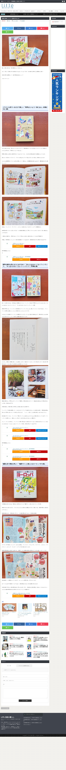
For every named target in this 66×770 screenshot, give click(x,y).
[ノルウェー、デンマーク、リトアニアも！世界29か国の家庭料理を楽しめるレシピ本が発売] (25, 607)
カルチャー (33, 11)
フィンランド (3, 11)
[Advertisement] (25, 93)
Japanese (56, 21)
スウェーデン (15, 11)
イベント (39, 11)
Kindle (21, 259)
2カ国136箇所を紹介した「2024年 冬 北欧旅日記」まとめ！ (33, 717)
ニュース (62, 11)
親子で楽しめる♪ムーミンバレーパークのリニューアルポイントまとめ (17, 654)
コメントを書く (15, 20)
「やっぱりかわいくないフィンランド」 (20, 435)
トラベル (56, 11)
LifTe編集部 (23, 20)
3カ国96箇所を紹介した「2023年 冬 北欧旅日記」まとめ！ (32, 722)
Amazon (18, 246)
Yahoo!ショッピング (42, 246)
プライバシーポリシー (27, 724)
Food (19, 651)
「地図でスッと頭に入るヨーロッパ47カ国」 (21, 593)
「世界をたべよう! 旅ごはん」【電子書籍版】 (21, 256)
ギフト (44, 11)
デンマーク (10, 11)
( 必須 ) (5, 676)
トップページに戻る (5, 708)
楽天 (30, 246)
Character (16, 651)
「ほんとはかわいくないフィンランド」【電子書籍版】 (23, 448)
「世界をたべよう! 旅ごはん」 (18, 243)
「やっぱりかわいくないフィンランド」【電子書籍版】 (23, 456)
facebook (64, 1)
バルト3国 (50, 11)
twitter (62, 1)
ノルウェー (21, 11)
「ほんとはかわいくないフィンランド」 (20, 427)
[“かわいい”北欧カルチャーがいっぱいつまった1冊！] (40, 607)
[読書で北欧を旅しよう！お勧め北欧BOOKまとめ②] (9, 607)
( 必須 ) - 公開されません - (8, 680)
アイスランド (27, 11)
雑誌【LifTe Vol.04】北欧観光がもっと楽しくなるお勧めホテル (17, 647)
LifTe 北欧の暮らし (8, 717)
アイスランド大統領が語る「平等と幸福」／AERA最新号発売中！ (41, 647)
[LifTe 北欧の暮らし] (7, 8)
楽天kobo (39, 259)
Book (9, 20)
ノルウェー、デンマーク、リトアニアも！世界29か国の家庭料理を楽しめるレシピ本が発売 (24, 613)
